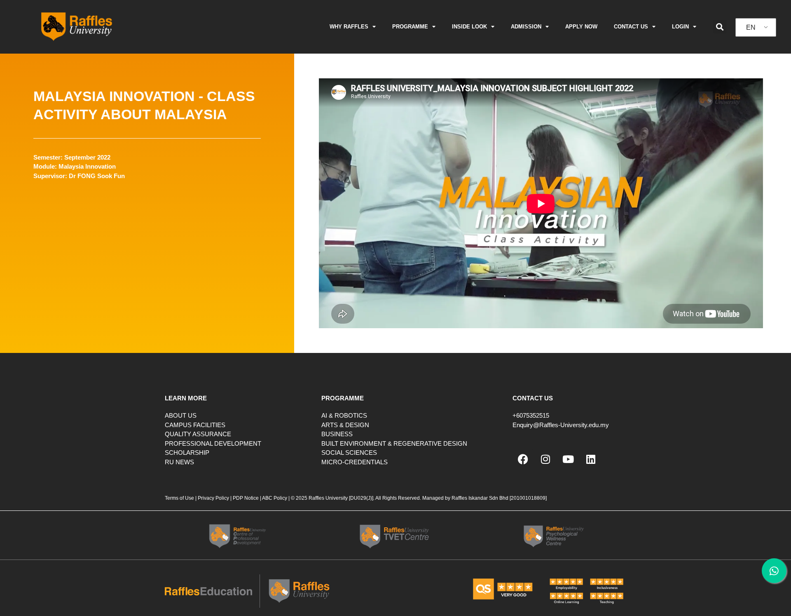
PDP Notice (246, 498)
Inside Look (469, 27)
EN (751, 27)
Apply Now (581, 27)
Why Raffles (349, 27)
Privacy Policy (213, 498)
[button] (720, 26)
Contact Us (631, 27)
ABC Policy (274, 498)
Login (680, 27)
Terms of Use (180, 498)
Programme (410, 27)
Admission (526, 27)
